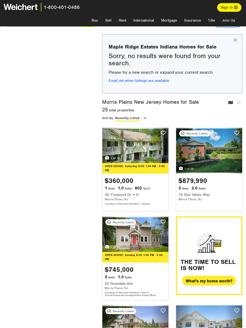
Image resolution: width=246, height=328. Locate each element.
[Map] (231, 103)
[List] (238, 103)
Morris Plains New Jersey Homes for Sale (150, 102)
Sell (108, 20)
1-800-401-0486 (62, 7)
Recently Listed (127, 118)
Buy (95, 20)
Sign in (227, 7)
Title (211, 20)
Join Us (228, 20)
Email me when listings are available (139, 80)
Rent (122, 20)
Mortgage (169, 20)
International (143, 20)
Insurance (192, 20)
